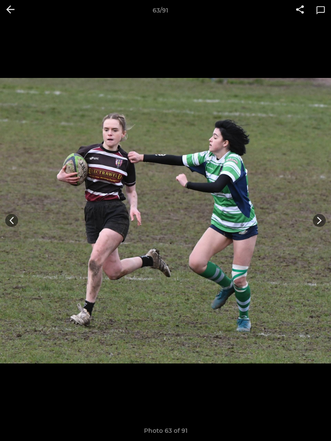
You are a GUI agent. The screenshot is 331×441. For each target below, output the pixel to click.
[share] (300, 10)
